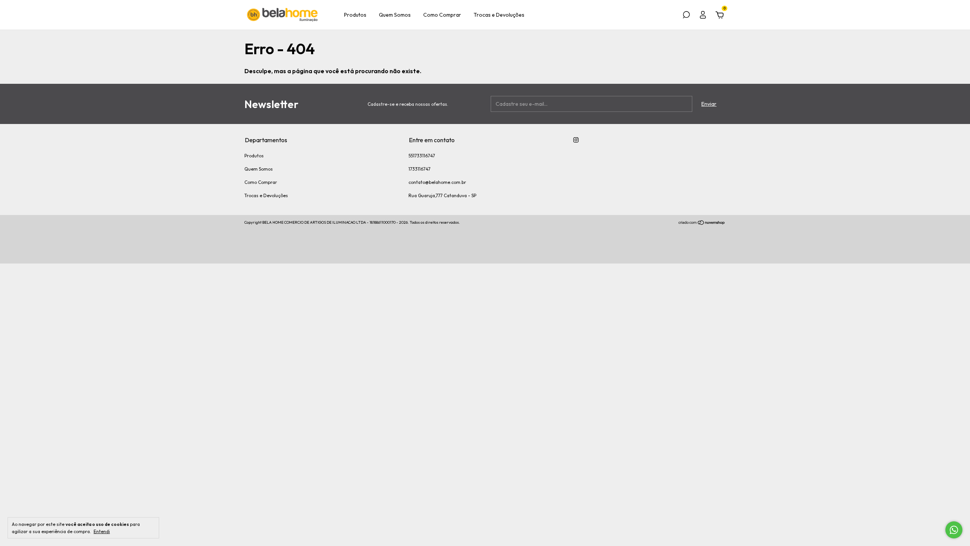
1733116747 (419, 169)
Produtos (355, 14)
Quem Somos (395, 14)
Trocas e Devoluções (499, 14)
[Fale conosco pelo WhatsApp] (953, 529)
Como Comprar (442, 14)
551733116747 (421, 155)
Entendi (102, 531)
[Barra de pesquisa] (686, 16)
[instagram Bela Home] (576, 140)
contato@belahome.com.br (437, 182)
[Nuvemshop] (702, 223)
